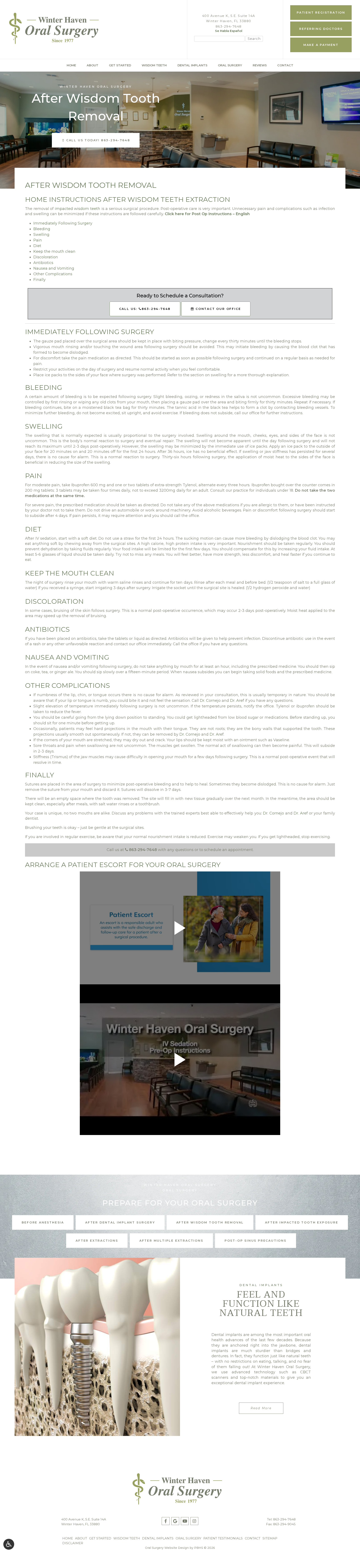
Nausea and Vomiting (53, 268)
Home (71, 65)
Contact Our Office (217, 309)
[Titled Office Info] (204, 32)
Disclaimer (72, 1543)
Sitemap (269, 1538)
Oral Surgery (230, 65)
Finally (39, 279)
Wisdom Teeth (154, 65)
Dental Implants (192, 65)
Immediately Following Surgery (62, 223)
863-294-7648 (229, 26)
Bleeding (41, 229)
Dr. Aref (237, 700)
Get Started (120, 65)
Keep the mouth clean (54, 251)
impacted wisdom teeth (77, 208)
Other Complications (52, 274)
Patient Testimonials (223, 1538)
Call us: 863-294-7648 (145, 309)
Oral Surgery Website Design (167, 1548)
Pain (37, 240)
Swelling (41, 234)
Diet (37, 246)
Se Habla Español (228, 31)
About (92, 65)
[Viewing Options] (8, 1544)
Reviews (260, 65)
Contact (285, 65)
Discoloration (45, 257)
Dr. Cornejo (210, 700)
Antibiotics (43, 262)
